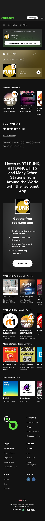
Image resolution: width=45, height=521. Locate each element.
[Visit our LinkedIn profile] (28, 479)
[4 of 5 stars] (15, 129)
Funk (20, 59)
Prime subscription (31, 464)
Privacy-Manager (10, 467)
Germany (37, 142)
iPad (5, 484)
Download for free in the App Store (22, 43)
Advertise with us (33, 431)
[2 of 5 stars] (8, 129)
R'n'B (6, 59)
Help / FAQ (30, 458)
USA (24, 500)
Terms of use (9, 449)
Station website (9, 136)
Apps (28, 453)
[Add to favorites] (34, 54)
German (7, 142)
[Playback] (38, 72)
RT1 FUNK (22, 74)
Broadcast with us (33, 436)
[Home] (4, 25)
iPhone (6, 479)
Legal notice (8, 458)
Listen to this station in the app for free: (20, 31)
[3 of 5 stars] (11, 129)
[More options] (40, 54)
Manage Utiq (9, 462)
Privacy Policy (9, 453)
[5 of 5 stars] (18, 129)
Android (7, 489)
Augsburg (17, 142)
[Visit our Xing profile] (34, 479)
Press (28, 427)
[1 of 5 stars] (4, 129)
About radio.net (32, 422)
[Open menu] (42, 17)
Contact (29, 449)
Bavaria (27, 142)
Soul (13, 59)
